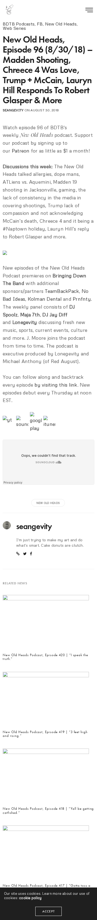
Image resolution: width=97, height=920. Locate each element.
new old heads (48, 502)
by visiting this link (55, 385)
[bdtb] (9, 9)
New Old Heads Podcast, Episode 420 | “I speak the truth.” (45, 657)
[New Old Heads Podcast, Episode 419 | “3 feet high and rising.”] (46, 700)
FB (40, 24)
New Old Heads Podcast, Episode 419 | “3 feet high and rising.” (45, 734)
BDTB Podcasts (18, 24)
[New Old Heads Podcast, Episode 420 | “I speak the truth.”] (46, 623)
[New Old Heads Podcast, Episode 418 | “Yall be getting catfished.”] (46, 777)
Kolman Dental (45, 299)
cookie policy (30, 898)
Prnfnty (82, 299)
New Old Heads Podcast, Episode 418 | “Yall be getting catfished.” (48, 811)
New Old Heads (61, 24)
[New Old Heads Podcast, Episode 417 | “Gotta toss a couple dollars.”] (46, 854)
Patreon (21, 151)
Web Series (14, 28)
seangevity (13, 110)
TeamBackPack (62, 291)
